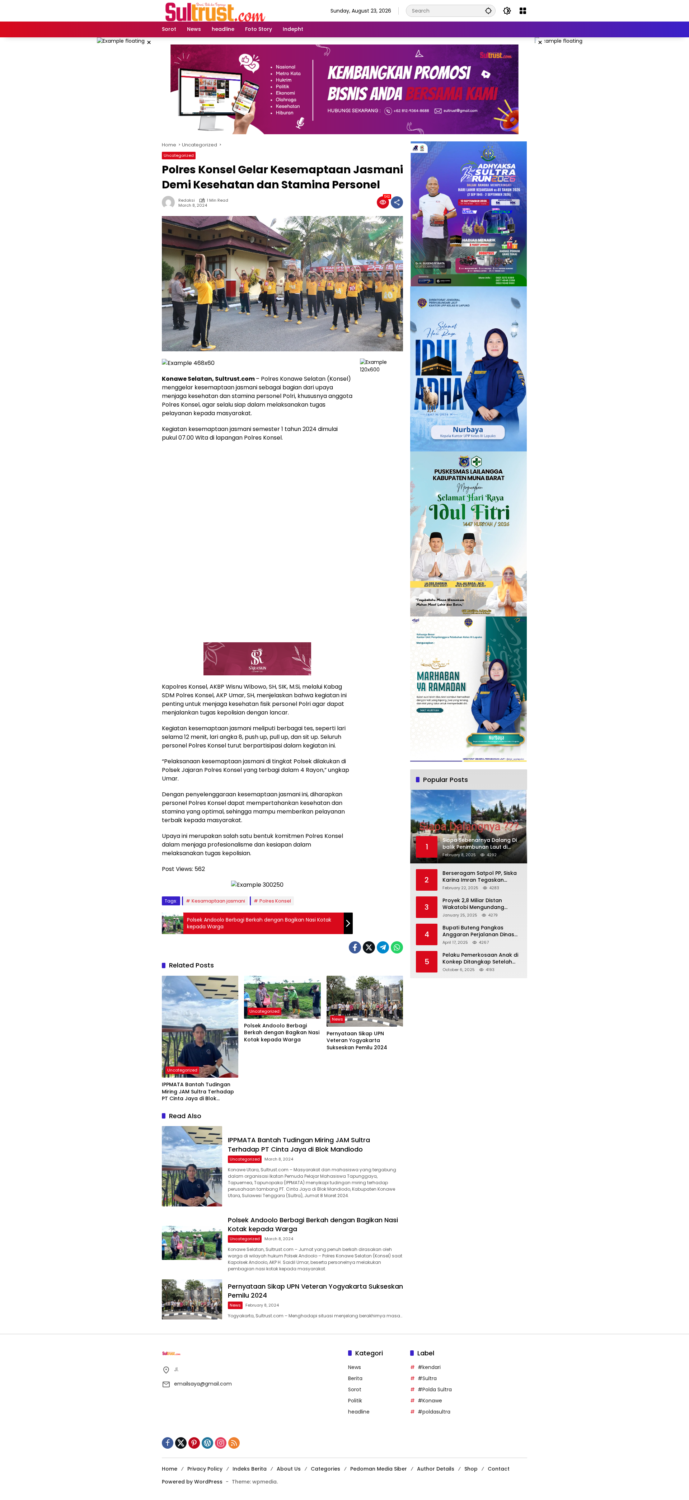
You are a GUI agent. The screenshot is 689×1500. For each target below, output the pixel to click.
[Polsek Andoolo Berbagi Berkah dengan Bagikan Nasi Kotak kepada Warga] (282, 997)
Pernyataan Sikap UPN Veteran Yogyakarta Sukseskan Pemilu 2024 (357, 1040)
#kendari (429, 1367)
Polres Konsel (275, 900)
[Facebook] (355, 947)
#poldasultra (434, 1411)
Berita (355, 1378)
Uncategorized (179, 155)
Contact (499, 1468)
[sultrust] (215, 10)
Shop (471, 1468)
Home (169, 1468)
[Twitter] (369, 947)
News (337, 1019)
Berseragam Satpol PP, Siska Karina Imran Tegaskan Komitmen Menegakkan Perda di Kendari (481, 877)
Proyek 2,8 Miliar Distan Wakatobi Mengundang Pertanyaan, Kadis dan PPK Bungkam (477, 904)
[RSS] (234, 1443)
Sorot (354, 1389)
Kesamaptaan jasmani (218, 900)
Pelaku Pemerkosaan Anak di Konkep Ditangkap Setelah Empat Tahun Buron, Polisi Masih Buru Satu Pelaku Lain (480, 959)
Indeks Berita (250, 1468)
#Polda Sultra (435, 1389)
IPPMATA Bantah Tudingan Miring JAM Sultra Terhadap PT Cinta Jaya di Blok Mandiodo (198, 1091)
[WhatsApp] (397, 947)
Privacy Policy (204, 1468)
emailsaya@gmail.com (203, 1383)
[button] (488, 11)
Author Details (435, 1468)
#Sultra (427, 1378)
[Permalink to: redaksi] (170, 202)
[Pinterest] (194, 1443)
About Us (289, 1468)
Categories (325, 1468)
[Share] (397, 202)
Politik (355, 1400)
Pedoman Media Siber (378, 1468)
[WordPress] (207, 1443)
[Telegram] (383, 947)
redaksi (186, 200)
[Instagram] (220, 1443)
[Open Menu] (523, 10)
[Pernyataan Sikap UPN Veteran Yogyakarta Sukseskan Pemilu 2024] (365, 1001)
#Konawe (430, 1400)
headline (359, 1411)
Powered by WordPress (192, 1481)
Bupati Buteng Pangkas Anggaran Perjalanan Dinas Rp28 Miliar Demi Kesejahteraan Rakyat (478, 931)
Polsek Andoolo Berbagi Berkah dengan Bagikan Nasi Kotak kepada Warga (281, 1032)
